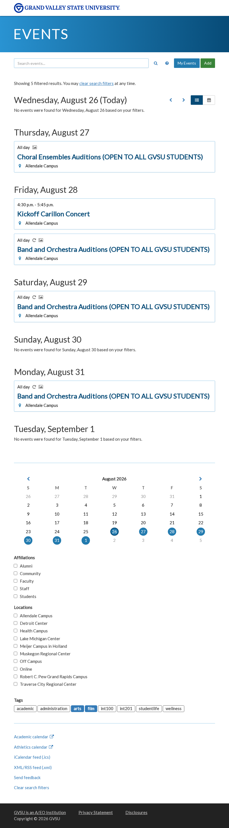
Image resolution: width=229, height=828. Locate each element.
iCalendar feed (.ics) (32, 757)
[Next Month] (201, 479)
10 (56, 513)
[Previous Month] (28, 479)
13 (143, 513)
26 (28, 496)
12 (114, 513)
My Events (187, 63)
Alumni (24, 565)
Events (40, 33)
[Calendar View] (209, 100)
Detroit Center (32, 623)
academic (25, 708)
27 (56, 496)
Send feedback (27, 777)
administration (53, 708)
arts (77, 708)
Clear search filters (31, 787)
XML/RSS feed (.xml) (33, 767)
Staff (23, 588)
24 (56, 531)
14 (172, 513)
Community (29, 573)
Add (207, 63)
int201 (126, 708)
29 (114, 496)
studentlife (149, 708)
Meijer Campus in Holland (42, 646)
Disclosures (136, 812)
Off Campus (29, 661)
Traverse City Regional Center (47, 684)
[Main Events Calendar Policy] (167, 63)
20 (143, 522)
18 (85, 522)
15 (200, 513)
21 (172, 522)
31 (172, 496)
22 (200, 522)
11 (85, 513)
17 (56, 522)
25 (85, 531)
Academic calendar (31, 736)
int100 (107, 708)
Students (26, 596)
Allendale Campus (35, 615)
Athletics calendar (31, 746)
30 (143, 496)
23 (28, 531)
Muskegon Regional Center (44, 653)
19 (114, 522)
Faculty (25, 580)
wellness (174, 708)
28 (85, 496)
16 (28, 522)
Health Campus (32, 630)
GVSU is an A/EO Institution (40, 812)
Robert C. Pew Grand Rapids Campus (52, 676)
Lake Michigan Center (38, 638)
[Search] (155, 63)
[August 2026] (170, 100)
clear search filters (96, 83)
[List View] (197, 100)
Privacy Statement (95, 812)
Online (24, 669)
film (91, 708)
